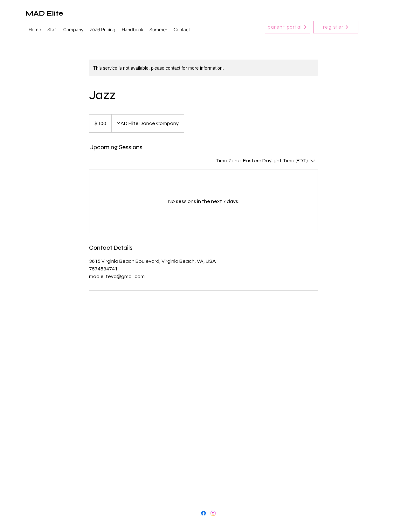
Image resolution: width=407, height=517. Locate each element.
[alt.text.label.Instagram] (378, 35)
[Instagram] (213, 513)
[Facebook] (203, 513)
